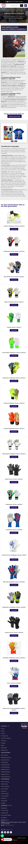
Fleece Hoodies (5, 793)
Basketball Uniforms (6, 757)
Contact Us (4, 740)
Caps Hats (3, 791)
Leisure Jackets (4, 796)
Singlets (3, 803)
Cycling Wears (4, 762)
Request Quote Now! (14, 116)
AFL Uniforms (4, 755)
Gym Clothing (4, 788)
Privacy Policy (4, 735)
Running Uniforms (5, 776)
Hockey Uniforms (5, 764)
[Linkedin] (8, 832)
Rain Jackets (4, 800)
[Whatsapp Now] (2, 835)
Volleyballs (4, 817)
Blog (2, 745)
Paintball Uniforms (5, 771)
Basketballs (4, 808)
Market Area (4, 750)
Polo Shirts (4, 798)
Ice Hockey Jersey (5, 767)
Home (2, 728)
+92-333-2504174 (9, 825)
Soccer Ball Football (6, 815)
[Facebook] (2, 832)
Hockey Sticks (4, 812)
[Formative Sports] (4, 7)
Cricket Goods (4, 810)
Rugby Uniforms (5, 774)
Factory (3, 733)
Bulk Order (4, 747)
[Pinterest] (11, 832)
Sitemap (3, 743)
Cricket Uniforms (5, 760)
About (2, 731)
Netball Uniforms (5, 769)
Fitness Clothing (5, 786)
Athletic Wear (4, 784)
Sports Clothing (5, 781)
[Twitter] (5, 832)
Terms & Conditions (6, 738)
